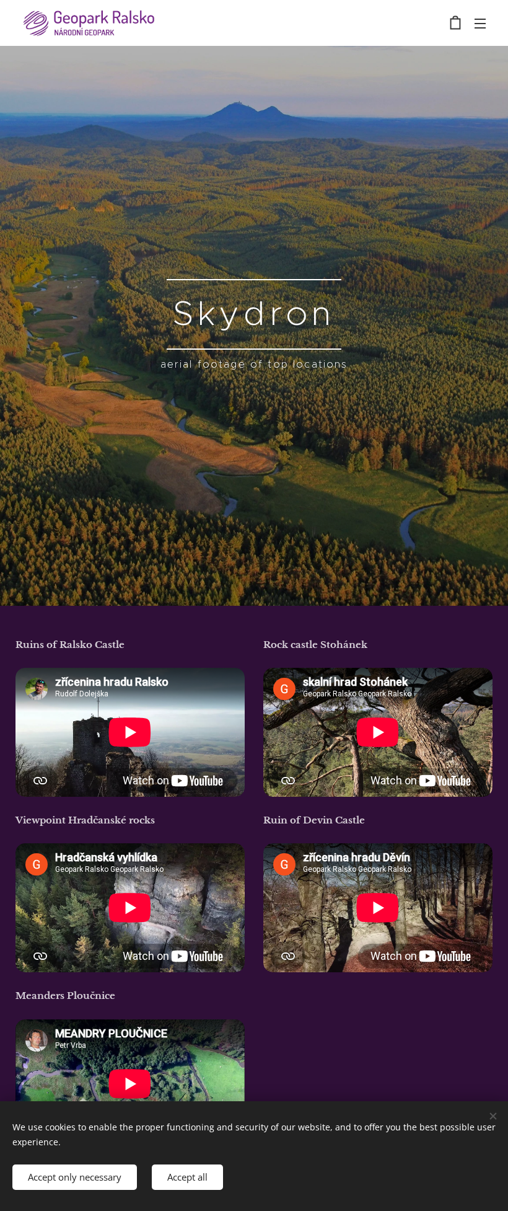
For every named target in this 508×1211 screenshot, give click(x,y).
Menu (480, 23)
